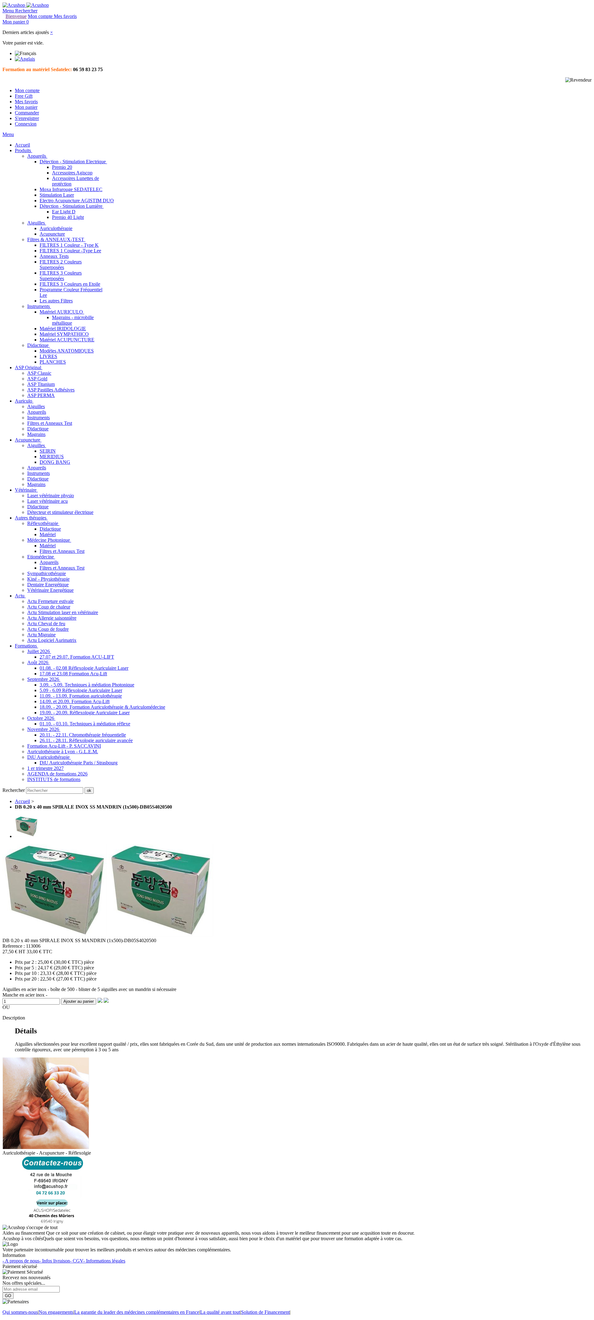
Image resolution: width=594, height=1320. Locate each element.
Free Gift (23, 96)
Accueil (22, 801)
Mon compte (27, 90)
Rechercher (14, 790)
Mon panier (26, 107)
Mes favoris (26, 101)
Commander (27, 112)
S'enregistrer (27, 118)
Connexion (26, 123)
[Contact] (52, 1221)
